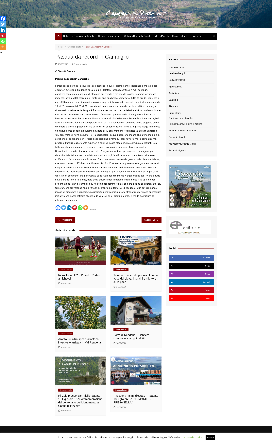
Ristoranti (173, 106)
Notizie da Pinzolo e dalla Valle (79, 36)
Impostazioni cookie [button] (193, 437)
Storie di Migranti (177, 150)
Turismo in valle (176, 67)
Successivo (149, 220)
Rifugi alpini (175, 113)
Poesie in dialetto (177, 137)
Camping (173, 100)
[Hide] (1, 52)
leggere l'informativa (170, 437)
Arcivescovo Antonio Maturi (182, 144)
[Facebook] (58, 207)
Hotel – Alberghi (177, 73)
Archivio (197, 36)
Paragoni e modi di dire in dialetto (185, 124)
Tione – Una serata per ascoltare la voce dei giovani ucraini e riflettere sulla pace (135, 279)
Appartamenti (175, 86)
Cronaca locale (80, 64)
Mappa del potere (181, 36)
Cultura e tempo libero (109, 36)
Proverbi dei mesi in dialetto (182, 130)
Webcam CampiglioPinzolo (137, 36)
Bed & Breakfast (177, 80)
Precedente (66, 220)
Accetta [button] (210, 437)
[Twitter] (63, 207)
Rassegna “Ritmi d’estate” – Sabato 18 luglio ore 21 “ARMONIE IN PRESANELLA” (135, 399)
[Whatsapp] (80, 207)
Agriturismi (174, 93)
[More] (85, 207)
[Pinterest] (74, 207)
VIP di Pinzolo (162, 36)
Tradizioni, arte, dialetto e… (182, 118)
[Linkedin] (69, 207)
